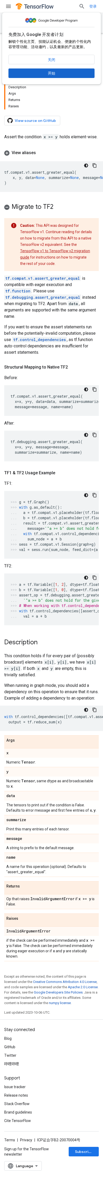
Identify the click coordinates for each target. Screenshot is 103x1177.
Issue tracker (15, 1087)
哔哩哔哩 (11, 1064)
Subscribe (84, 1151)
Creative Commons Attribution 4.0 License (65, 982)
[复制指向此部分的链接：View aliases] (41, 153)
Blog (8, 1038)
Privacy (26, 1140)
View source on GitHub (35, 120)
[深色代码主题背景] (86, 165)
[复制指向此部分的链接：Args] (20, 740)
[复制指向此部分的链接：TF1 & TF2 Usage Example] (60, 473)
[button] (51, 153)
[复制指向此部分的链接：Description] (43, 643)
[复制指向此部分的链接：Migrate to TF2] (58, 207)
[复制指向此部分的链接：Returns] (25, 886)
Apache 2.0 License (83, 987)
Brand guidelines (18, 1112)
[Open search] (82, 6)
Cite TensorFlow (17, 1121)
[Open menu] (8, 6)
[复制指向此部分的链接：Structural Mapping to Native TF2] (73, 367)
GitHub (9, 1047)
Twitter (10, 1055)
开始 (51, 73)
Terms (9, 1140)
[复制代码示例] (94, 165)
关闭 (51, 59)
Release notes (16, 1095)
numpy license (60, 1003)
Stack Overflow (17, 1104)
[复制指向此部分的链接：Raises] (23, 919)
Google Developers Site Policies (58, 992)
